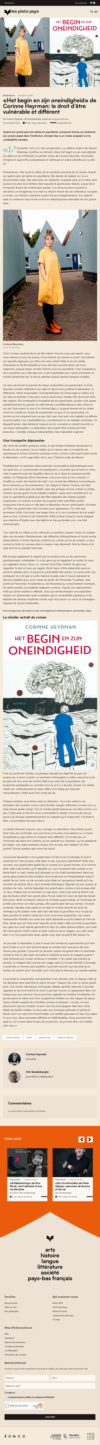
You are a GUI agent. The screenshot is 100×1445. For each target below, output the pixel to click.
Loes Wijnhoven (87, 1193)
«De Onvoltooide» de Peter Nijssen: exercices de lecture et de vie (52, 1186)
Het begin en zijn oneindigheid (37, 611)
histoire (50, 1255)
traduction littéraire (65, 1037)
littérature (50, 1266)
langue (50, 1261)
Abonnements (11, 1303)
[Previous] (81, 1139)
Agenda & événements (15, 1342)
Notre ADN (58, 1303)
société (50, 1272)
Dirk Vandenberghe (32, 119)
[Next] (90, 1139)
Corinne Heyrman (15, 119)
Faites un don (11, 1307)
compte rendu (25, 96)
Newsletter (9, 3)
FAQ (7, 1334)
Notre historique (60, 1307)
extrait (29, 1037)
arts (50, 1249)
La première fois (64, 123)
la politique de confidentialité (44, 1397)
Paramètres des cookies (15, 1354)
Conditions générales (14, 1346)
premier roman (44, 1037)
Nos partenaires (12, 1311)
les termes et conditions (23, 1397)
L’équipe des (63, 1315)
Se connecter (81, 3)
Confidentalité (11, 1350)
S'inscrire (50, 1417)
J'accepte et (31, 1397)
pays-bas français (50, 1278)
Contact (56, 1319)
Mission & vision (60, 1311)
